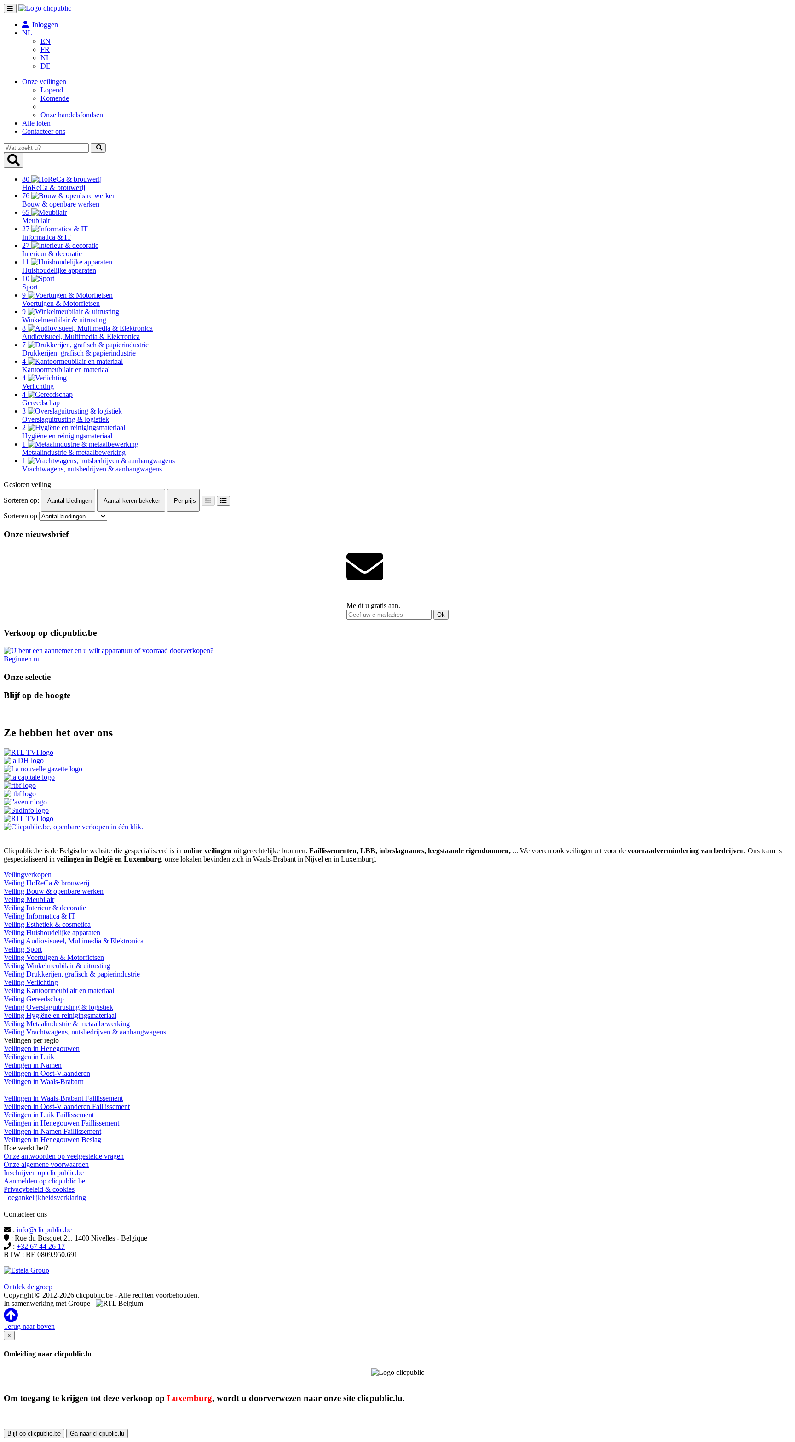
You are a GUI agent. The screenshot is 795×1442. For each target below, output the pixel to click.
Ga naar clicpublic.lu (97, 1433)
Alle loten (36, 123)
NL (45, 58)
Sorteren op (20, 516)
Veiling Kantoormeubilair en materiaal (59, 990)
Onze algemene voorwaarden (46, 1164)
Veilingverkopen (28, 875)
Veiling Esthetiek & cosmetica (47, 924)
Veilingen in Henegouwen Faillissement (61, 1123)
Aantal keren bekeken (131, 500)
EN (45, 41)
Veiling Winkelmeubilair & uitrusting (57, 966)
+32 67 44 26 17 (41, 1246)
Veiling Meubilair (29, 899)
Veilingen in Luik (29, 1057)
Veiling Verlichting (31, 982)
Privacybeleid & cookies (39, 1189)
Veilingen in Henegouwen (42, 1048)
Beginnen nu (22, 659)
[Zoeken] (98, 148)
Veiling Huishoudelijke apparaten (52, 932)
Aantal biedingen (69, 500)
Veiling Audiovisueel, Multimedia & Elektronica (74, 941)
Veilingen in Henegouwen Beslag (52, 1139)
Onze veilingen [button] (44, 82)
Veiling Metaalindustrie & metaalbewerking (67, 1024)
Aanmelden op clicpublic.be (44, 1181)
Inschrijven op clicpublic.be (44, 1173)
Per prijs (184, 500)
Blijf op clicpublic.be (34, 1433)
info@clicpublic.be (44, 1230)
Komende (54, 98)
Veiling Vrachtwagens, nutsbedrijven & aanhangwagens (85, 1032)
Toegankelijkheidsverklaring (45, 1197)
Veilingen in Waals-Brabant (43, 1082)
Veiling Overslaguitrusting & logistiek (58, 1007)
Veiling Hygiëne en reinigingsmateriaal (60, 1015)
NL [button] (27, 33)
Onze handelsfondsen (71, 115)
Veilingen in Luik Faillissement (49, 1115)
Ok (441, 614)
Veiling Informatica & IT (39, 916)
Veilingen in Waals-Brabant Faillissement (63, 1098)
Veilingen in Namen (33, 1065)
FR (45, 49)
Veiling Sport (23, 949)
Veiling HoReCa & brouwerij (46, 883)
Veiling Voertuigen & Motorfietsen (54, 957)
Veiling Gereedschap (34, 999)
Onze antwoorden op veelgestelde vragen (64, 1156)
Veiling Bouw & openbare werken (54, 891)
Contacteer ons (43, 131)
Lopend (51, 90)
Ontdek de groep (28, 1287)
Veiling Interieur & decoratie (45, 908)
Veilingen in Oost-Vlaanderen (47, 1073)
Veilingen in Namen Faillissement (52, 1131)
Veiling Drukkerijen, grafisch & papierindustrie (72, 974)
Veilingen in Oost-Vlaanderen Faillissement (67, 1106)
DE (45, 66)
